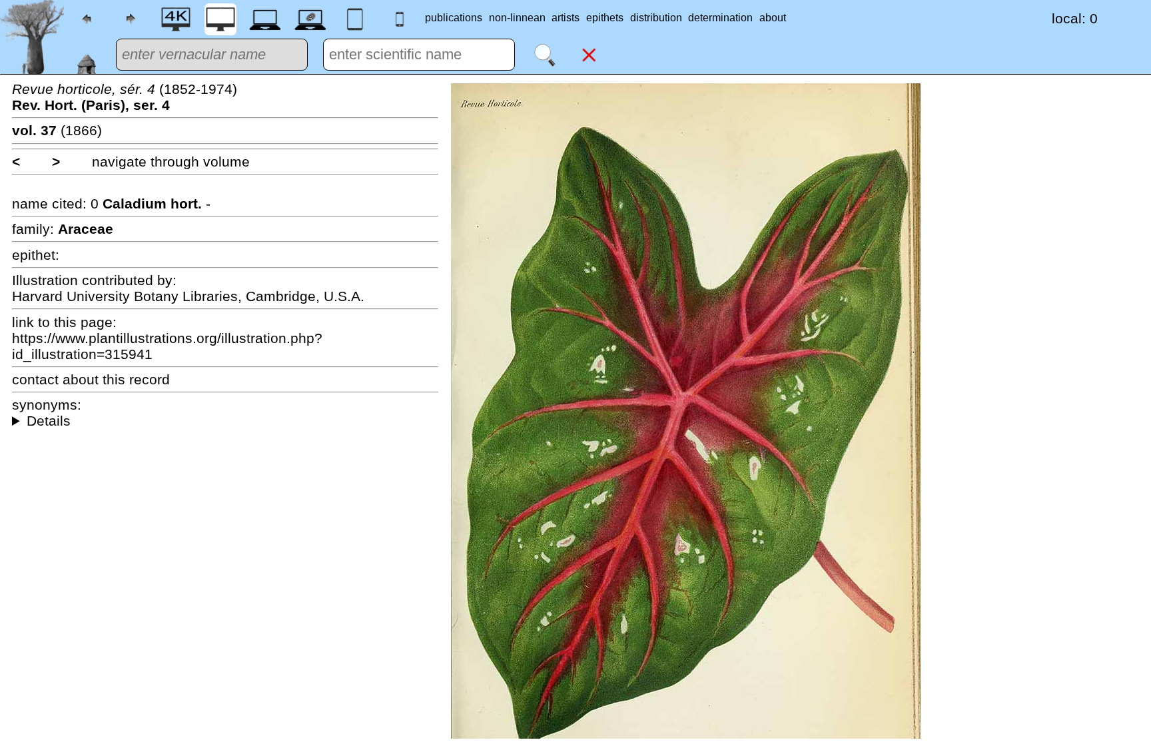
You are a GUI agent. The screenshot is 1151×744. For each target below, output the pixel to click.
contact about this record (91, 379)
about (772, 17)
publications (453, 17)
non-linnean (517, 17)
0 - (150, 203)
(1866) (57, 130)
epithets (604, 17)
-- (225, 421)
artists (565, 17)
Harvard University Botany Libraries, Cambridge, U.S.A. (188, 296)
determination (720, 17)
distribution (656, 17)
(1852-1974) (124, 97)
